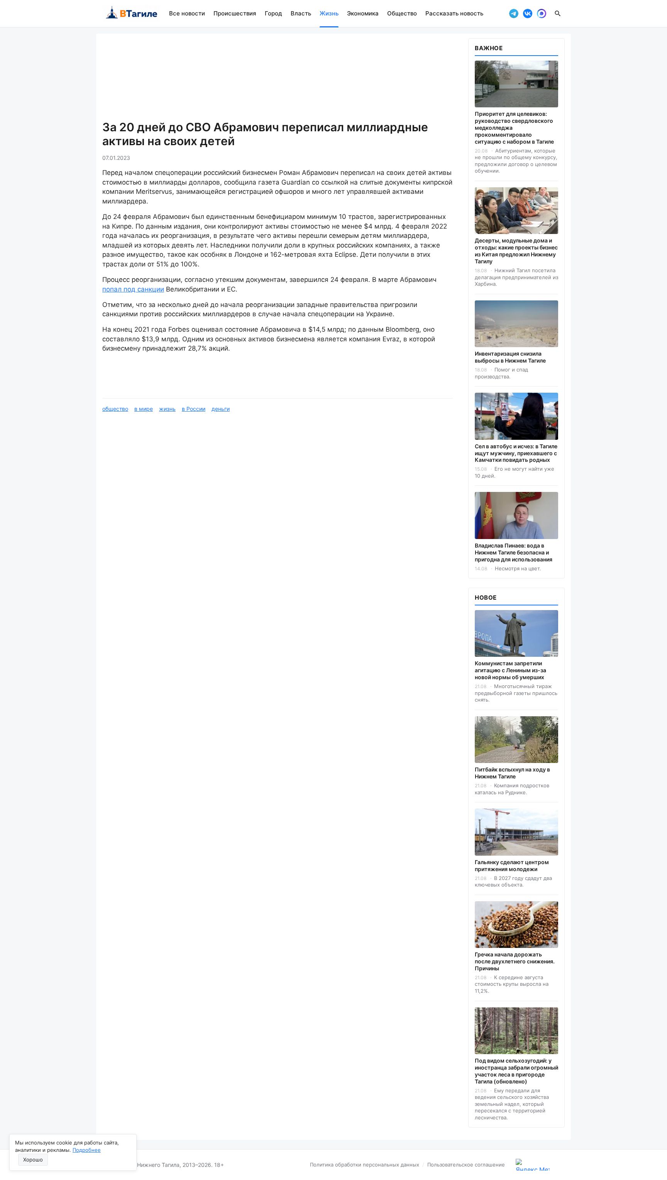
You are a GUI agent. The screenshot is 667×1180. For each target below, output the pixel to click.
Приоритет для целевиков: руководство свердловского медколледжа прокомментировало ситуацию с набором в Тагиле (514, 127)
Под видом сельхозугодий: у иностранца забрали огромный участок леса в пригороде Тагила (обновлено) (516, 1071)
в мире (143, 408)
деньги (221, 408)
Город (273, 13)
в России (193, 408)
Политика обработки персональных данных (364, 1164)
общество (115, 408)
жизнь (167, 408)
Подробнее (87, 1150)
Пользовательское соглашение (466, 1164)
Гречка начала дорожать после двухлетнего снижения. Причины (515, 961)
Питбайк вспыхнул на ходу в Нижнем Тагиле (512, 773)
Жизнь (329, 13)
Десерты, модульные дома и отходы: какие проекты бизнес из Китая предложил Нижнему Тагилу (516, 250)
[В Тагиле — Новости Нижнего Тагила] (131, 13)
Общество (402, 13)
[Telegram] (513, 13)
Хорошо (33, 1159)
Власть (301, 13)
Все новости (187, 13)
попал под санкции (133, 289)
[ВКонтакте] (527, 13)
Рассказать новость (454, 13)
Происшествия (234, 13)
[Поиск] (558, 13)
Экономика (363, 13)
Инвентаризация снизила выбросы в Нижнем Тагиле (510, 357)
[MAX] (541, 13)
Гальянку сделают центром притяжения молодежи (512, 865)
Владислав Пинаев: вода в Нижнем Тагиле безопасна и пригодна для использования (513, 552)
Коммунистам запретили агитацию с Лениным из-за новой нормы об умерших (510, 670)
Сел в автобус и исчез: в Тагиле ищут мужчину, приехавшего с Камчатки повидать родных (516, 453)
